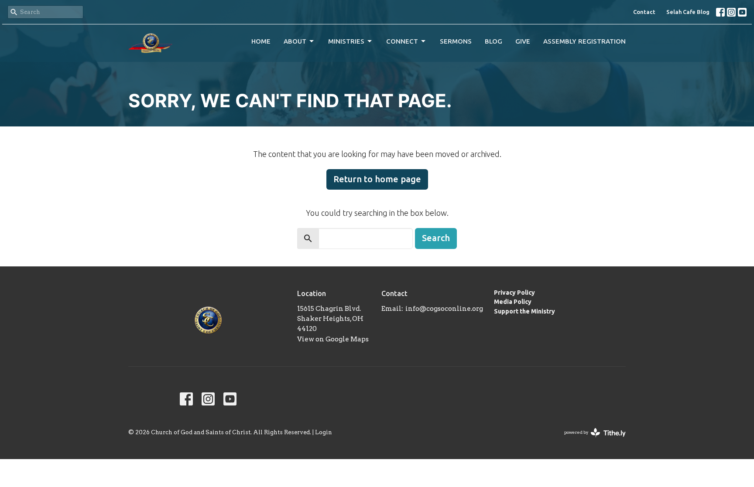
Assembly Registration (584, 41)
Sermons (456, 41)
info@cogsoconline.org (444, 309)
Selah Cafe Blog (687, 12)
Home (261, 41)
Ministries (346, 41)
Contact (644, 12)
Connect (402, 41)
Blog (493, 41)
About (295, 41)
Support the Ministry (524, 311)
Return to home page (377, 179)
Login (323, 432)
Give (522, 41)
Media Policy (512, 301)
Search (436, 238)
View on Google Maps (333, 339)
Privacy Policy (514, 292)
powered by (590, 439)
